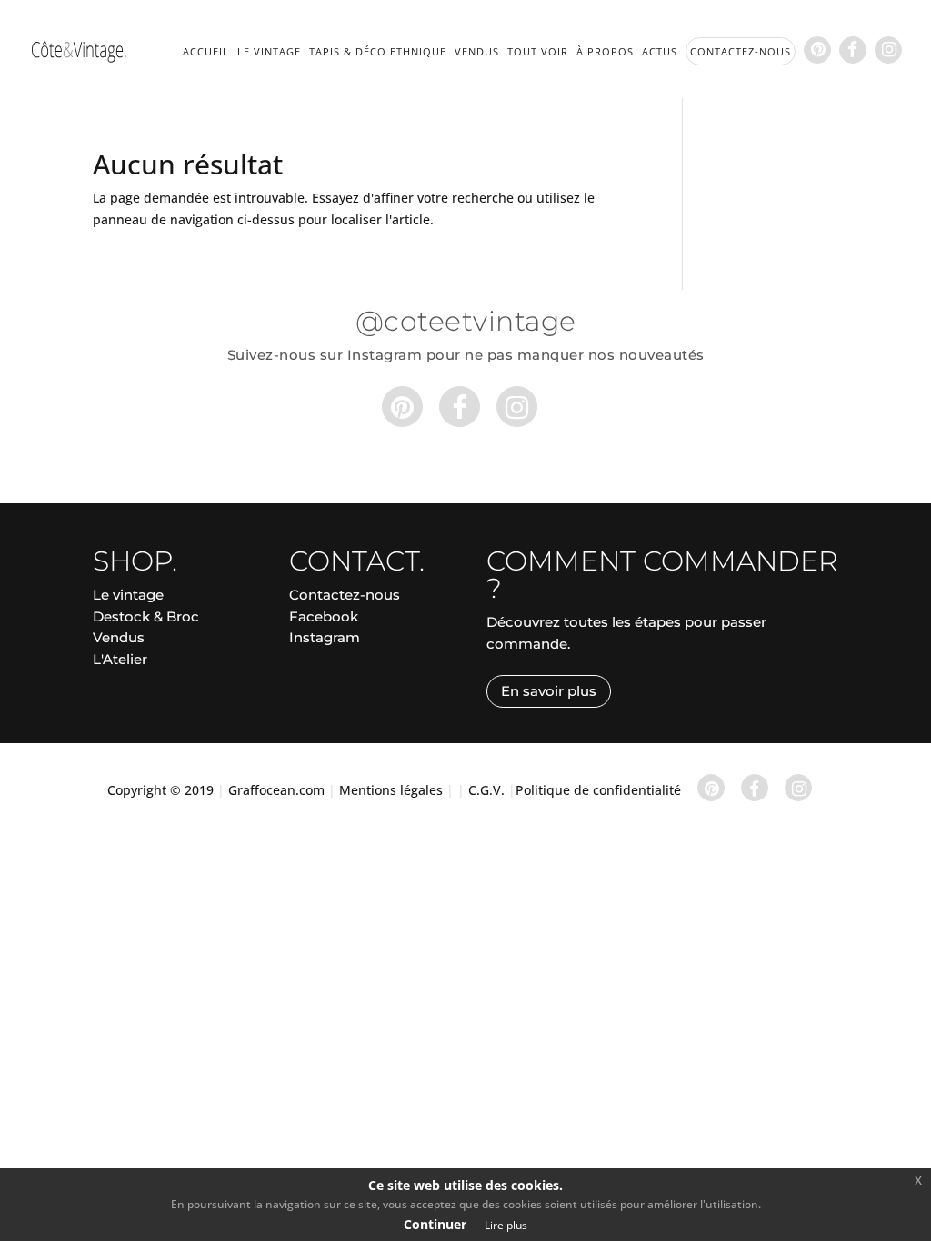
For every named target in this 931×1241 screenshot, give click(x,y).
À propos (605, 51)
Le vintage (269, 51)
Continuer (435, 1224)
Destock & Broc (146, 616)
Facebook (323, 616)
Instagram (324, 637)
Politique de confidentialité (598, 790)
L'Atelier (120, 659)
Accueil (206, 51)
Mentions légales (391, 790)
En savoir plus (548, 691)
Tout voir (537, 51)
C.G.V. (486, 790)
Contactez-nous (344, 594)
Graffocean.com (276, 790)
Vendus (477, 51)
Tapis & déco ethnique (377, 51)
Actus (659, 51)
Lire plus (506, 1225)
